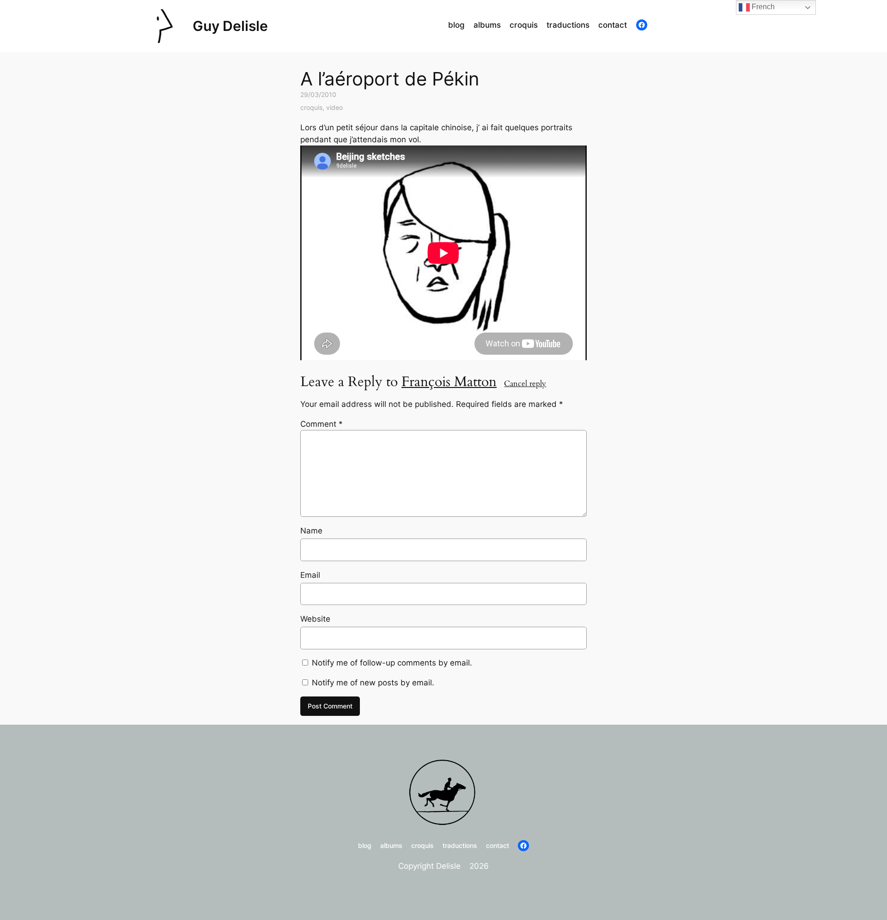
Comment (321, 424)
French (762, 7)
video (334, 107)
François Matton (449, 382)
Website (315, 618)
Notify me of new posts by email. (373, 682)
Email (310, 575)
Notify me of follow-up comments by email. (392, 662)
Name (311, 530)
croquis (311, 107)
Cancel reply (525, 383)
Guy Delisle (230, 26)
